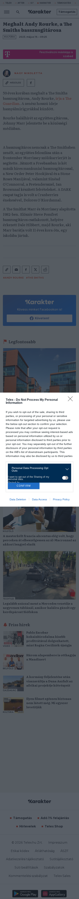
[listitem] (38, 469)
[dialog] (39, 450)
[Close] (71, 400)
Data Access (39, 499)
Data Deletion (18, 499)
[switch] (65, 478)
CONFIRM (24, 485)
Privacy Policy (61, 499)
